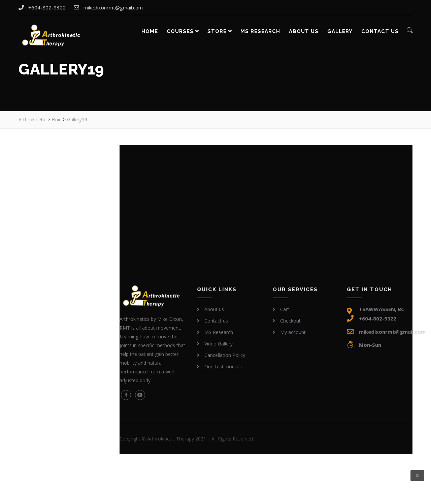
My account (293, 332)
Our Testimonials (223, 366)
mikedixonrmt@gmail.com (113, 7)
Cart (284, 309)
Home (149, 31)
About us (304, 31)
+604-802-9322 (47, 7)
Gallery (340, 31)
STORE (217, 31)
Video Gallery (218, 343)
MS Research (260, 31)
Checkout (290, 320)
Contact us (380, 31)
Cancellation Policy (224, 355)
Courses (180, 31)
